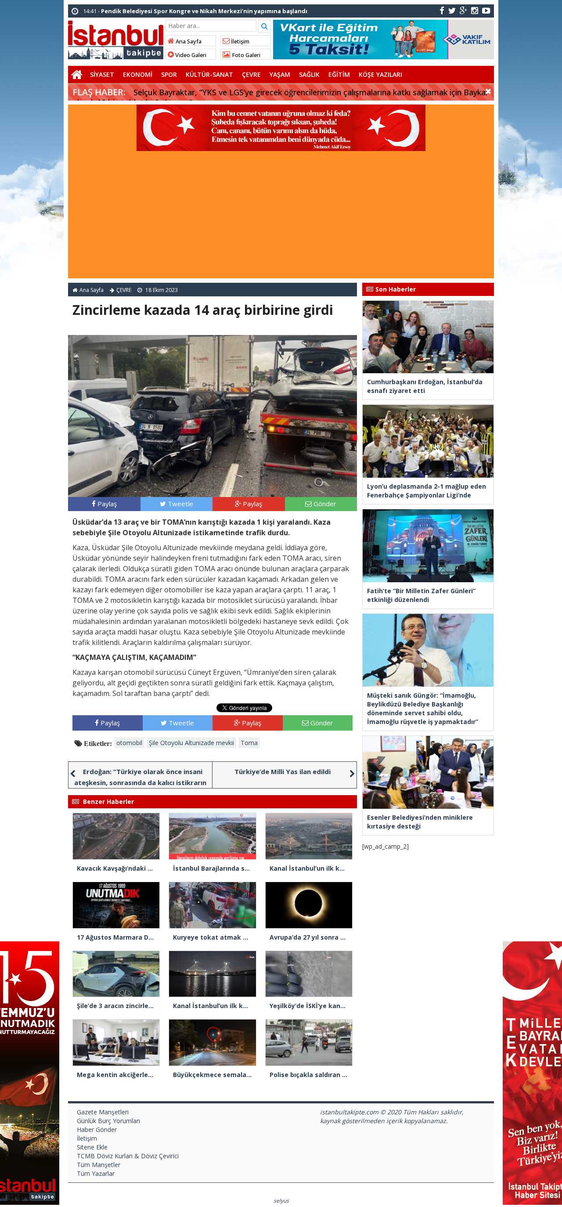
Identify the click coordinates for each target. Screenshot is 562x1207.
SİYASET (102, 74)
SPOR (169, 74)
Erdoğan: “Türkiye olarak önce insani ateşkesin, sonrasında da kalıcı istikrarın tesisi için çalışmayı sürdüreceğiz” (140, 782)
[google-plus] (463, 10)
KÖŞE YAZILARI (380, 74)
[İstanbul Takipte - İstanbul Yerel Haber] (115, 38)
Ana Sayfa (188, 41)
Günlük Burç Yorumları (108, 1121)
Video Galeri (190, 55)
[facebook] (442, 10)
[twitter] (452, 10)
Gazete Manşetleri (103, 1112)
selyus (281, 1200)
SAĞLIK (309, 74)
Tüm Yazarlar (96, 1173)
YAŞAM (280, 74)
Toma (249, 743)
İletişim (239, 41)
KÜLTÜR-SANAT (209, 74)
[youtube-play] (486, 10)
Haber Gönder (97, 1129)
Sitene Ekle (92, 1147)
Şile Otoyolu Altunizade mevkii (191, 743)
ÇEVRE (251, 74)
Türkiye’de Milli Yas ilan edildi (282, 771)
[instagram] (474, 10)
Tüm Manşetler (98, 1164)
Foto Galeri (245, 55)
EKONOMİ (137, 74)
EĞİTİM (339, 74)
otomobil (129, 743)
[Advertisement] (281, 216)
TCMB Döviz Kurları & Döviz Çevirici (128, 1156)
